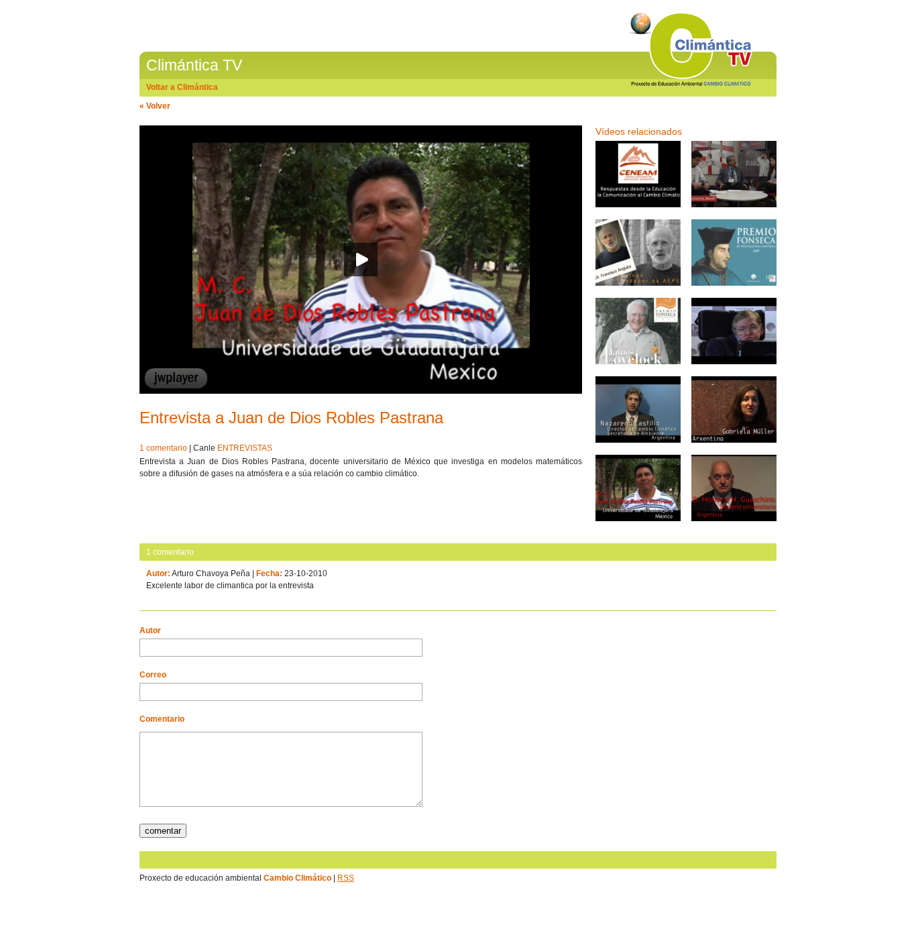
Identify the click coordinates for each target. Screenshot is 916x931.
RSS (345, 878)
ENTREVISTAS (244, 448)
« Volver (154, 106)
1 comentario (163, 448)
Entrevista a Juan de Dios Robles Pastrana (291, 417)
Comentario (161, 719)
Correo (152, 674)
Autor (150, 630)
